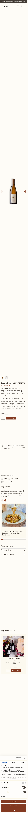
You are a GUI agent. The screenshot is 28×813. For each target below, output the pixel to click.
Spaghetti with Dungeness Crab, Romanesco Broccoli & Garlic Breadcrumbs (12, 532)
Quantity (8, 668)
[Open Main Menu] (24, 5)
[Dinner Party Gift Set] (13, 645)
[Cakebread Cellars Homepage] (5, 5)
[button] (25, 191)
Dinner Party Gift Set (13, 658)
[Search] (18, 6)
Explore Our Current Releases (18, 1)
